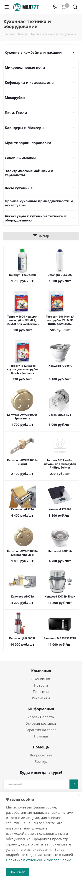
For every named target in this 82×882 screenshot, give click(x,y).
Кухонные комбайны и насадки (33, 52)
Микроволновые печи (25, 67)
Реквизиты (41, 698)
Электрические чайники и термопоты (29, 173)
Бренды (41, 761)
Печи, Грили (16, 112)
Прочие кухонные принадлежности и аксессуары (39, 203)
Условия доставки (41, 723)
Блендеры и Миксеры (24, 127)
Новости (41, 685)
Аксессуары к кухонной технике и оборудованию (35, 218)
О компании (41, 679)
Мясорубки (15, 97)
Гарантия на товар (41, 729)
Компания (41, 670)
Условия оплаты (41, 717)
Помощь (41, 736)
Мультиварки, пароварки (28, 142)
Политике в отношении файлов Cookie (38, 860)
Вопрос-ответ (41, 755)
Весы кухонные (19, 188)
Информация (41, 708)
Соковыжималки (20, 157)
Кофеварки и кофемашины (29, 82)
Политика (41, 691)
